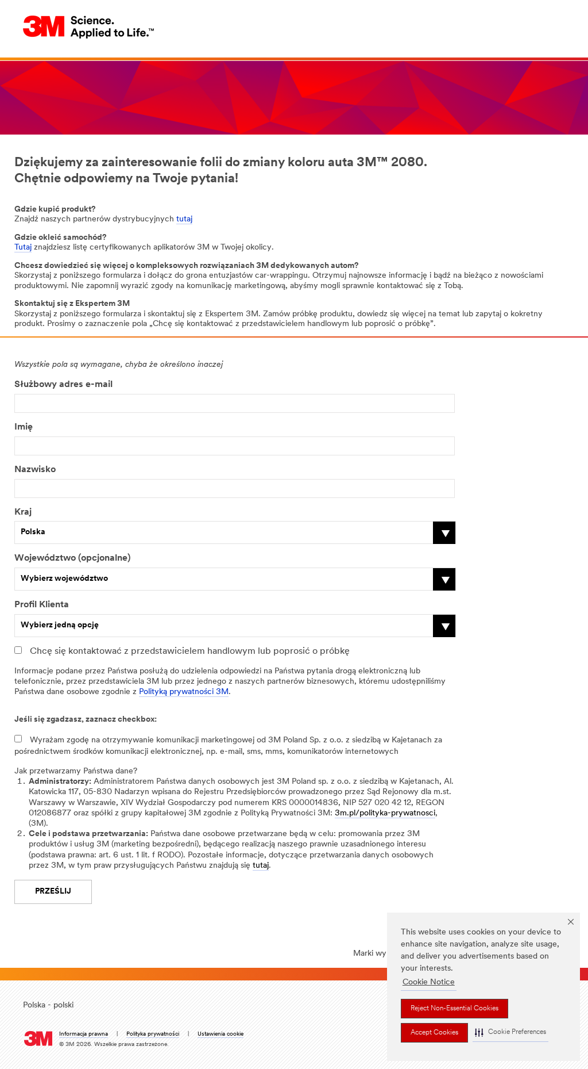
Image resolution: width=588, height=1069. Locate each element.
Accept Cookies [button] (434, 1032)
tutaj (184, 219)
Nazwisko (35, 469)
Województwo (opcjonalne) (72, 558)
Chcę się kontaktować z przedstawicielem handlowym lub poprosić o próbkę (190, 651)
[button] (510, 1032)
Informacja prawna (83, 1034)
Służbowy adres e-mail (63, 384)
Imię (23, 427)
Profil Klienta (41, 605)
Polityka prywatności (152, 1034)
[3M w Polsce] (89, 26)
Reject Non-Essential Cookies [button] (454, 1008)
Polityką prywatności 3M (184, 692)
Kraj (23, 512)
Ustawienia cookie (220, 1034)
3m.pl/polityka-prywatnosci (385, 813)
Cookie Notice (429, 982)
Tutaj (23, 247)
